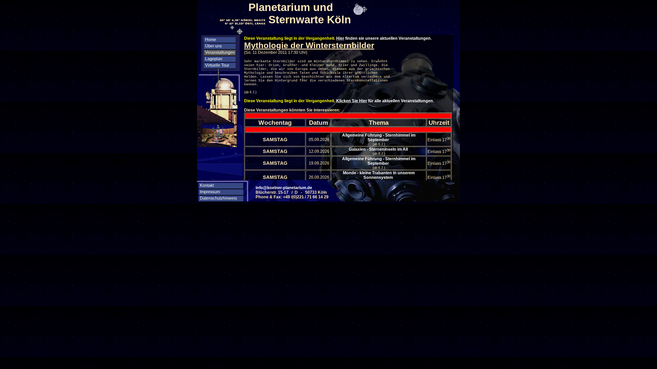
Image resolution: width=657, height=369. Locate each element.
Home (210, 39)
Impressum (210, 192)
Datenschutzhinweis (218, 198)
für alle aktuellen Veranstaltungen (384, 101)
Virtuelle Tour (217, 65)
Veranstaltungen (220, 52)
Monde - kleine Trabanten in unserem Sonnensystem (379, 175)
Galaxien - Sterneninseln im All (379, 149)
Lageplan (213, 59)
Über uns (213, 46)
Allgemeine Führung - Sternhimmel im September (379, 137)
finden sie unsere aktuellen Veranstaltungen (383, 38)
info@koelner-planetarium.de (284, 188)
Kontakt (207, 185)
